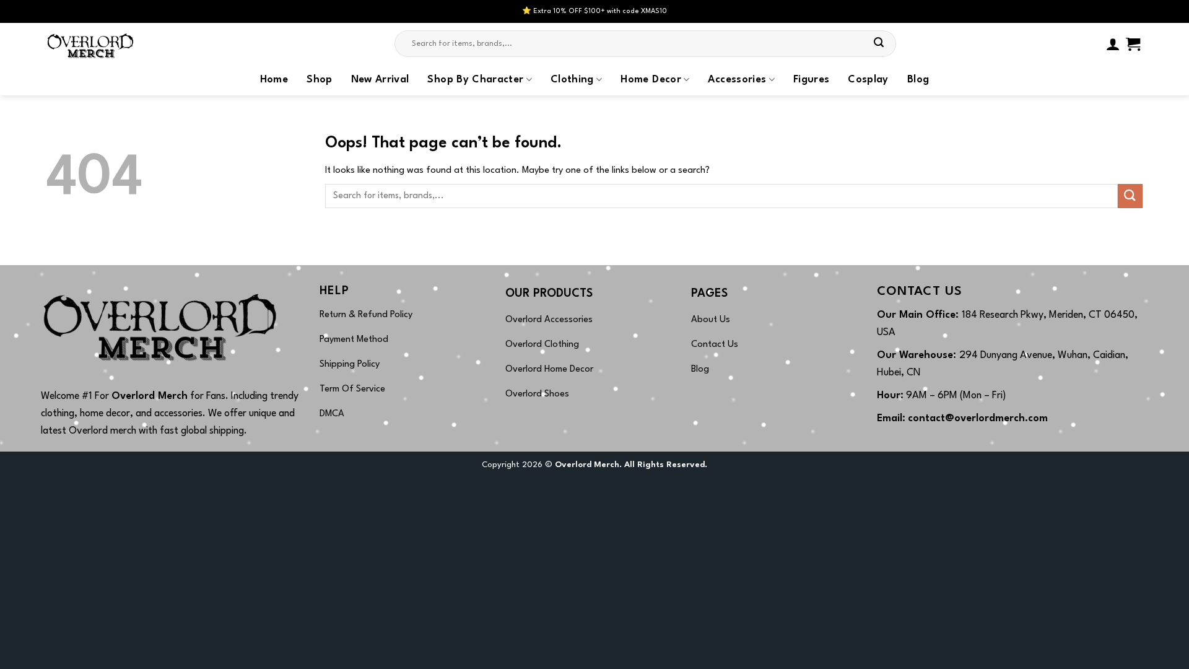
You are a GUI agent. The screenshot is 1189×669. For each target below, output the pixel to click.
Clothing (572, 80)
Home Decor (651, 80)
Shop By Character (475, 80)
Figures (811, 80)
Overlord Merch (149, 396)
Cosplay (868, 80)
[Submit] (879, 44)
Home (274, 80)
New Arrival (380, 80)
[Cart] (1133, 44)
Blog (918, 80)
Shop (319, 80)
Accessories (737, 80)
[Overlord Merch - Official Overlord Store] (108, 43)
